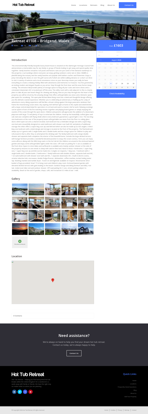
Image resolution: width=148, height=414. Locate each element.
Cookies (113, 410)
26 (111, 83)
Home (73, 5)
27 (116, 83)
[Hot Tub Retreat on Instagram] (25, 392)
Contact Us (74, 353)
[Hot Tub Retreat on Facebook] (14, 392)
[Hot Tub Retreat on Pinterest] (30, 392)
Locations (83, 5)
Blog (102, 5)
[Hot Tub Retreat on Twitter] (20, 392)
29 (128, 83)
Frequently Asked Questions (127, 387)
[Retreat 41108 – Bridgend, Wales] (20, 189)
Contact (134, 410)
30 (133, 83)
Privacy (120, 410)
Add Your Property (130, 397)
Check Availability (117, 93)
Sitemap (126, 410)
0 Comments (17, 316)
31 (99, 87)
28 (122, 83)
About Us (111, 5)
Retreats (93, 5)
